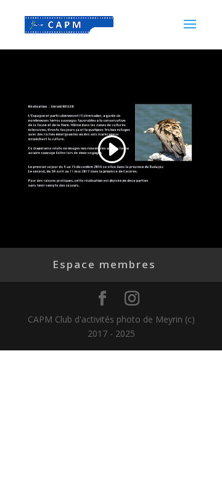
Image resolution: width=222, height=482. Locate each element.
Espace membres (104, 264)
